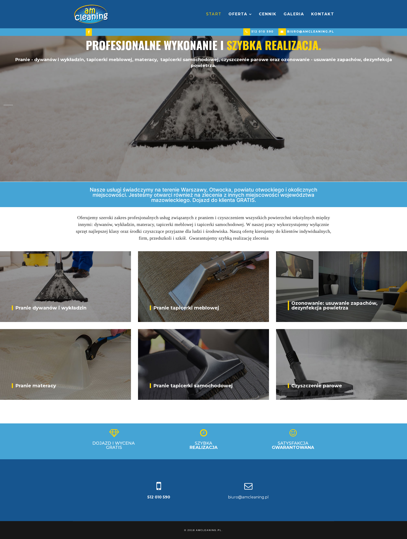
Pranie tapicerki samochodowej (193, 386)
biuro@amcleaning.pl (310, 31)
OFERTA (237, 14)
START (213, 14)
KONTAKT (322, 14)
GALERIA (294, 14)
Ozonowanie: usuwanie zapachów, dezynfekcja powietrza (334, 305)
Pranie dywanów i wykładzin (50, 308)
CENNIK (268, 14)
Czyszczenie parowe (316, 386)
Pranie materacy (35, 386)
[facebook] (89, 32)
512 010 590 (262, 31)
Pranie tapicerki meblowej (186, 308)
